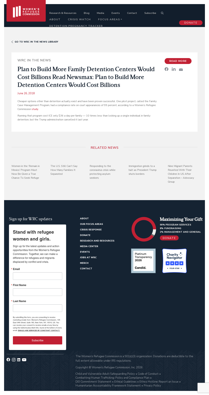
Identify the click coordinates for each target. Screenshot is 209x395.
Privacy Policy (152, 385)
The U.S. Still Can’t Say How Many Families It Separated (63, 170)
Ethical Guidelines (125, 381)
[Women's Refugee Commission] (26, 16)
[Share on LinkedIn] (174, 69)
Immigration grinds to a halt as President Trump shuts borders (143, 170)
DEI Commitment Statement (93, 381)
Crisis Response (91, 229)
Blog (86, 13)
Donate (190, 23)
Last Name (19, 301)
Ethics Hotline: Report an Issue (158, 381)
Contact (132, 13)
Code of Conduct (148, 374)
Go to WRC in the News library (36, 41)
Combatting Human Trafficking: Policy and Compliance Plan (112, 377)
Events (116, 13)
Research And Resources (97, 240)
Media (100, 13)
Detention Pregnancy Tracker (76, 26)
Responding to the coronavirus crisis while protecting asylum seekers (102, 172)
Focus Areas (109, 19)
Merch (84, 263)
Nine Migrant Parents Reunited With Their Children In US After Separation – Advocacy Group (181, 174)
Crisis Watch (79, 19)
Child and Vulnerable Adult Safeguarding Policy (105, 374)
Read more (178, 61)
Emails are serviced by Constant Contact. (39, 330)
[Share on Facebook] (167, 69)
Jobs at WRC (88, 257)
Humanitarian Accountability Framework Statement (108, 385)
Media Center (89, 246)
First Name (19, 285)
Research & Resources (62, 13)
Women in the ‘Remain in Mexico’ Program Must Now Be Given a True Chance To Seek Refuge (25, 172)
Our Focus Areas (91, 224)
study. (35, 109)
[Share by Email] (181, 69)
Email (16, 269)
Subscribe (150, 13)
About (55, 19)
